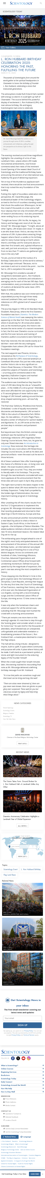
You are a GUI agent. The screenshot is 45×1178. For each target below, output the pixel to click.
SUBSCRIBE (35, 1174)
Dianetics (15, 1141)
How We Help (6, 1088)
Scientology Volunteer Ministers (11, 1152)
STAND (3, 1158)
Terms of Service (29, 1035)
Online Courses (7, 1069)
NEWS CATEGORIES (22, 703)
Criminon (25, 1158)
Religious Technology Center (10, 1150)
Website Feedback (11, 1117)
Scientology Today (8, 1078)
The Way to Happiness (13, 1158)
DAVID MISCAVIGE (22, 735)
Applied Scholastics (7, 1161)
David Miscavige (22, 1147)
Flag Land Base (10, 875)
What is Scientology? (9, 1065)
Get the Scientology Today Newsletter (18, 1132)
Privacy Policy (28, 1031)
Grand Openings (8, 708)
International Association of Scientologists (14, 1155)
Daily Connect (6, 1082)
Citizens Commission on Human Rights (13, 1166)
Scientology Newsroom (8, 1147)
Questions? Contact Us (13, 1114)
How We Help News (9, 719)
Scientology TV (7, 716)
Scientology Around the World (13, 1085)
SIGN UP (22, 1025)
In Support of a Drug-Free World (24, 1161)
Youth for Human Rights (25, 1163)
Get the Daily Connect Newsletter (16, 1129)
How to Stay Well (8, 1092)
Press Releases (10, 1099)
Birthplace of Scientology (27, 356)
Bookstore (5, 1075)
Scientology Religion (7, 1144)
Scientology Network (25, 1141)
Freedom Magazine (35, 1155)
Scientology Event (10, 869)
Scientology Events (8, 710)
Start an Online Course (27, 1150)
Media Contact (10, 1105)
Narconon (32, 1158)
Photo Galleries (10, 1102)
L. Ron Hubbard (6, 1141)
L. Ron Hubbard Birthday (31, 869)
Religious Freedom (8, 713)
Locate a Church (10, 1120)
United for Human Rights (8, 1163)
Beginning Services (8, 1072)
